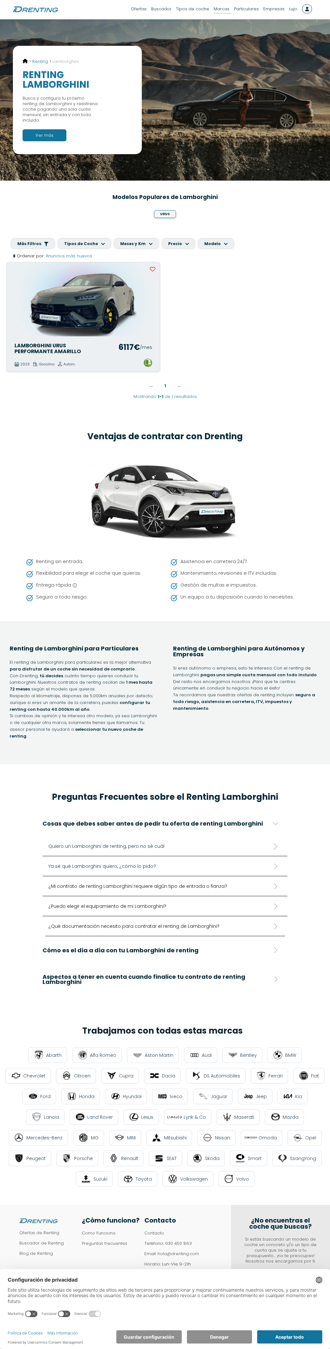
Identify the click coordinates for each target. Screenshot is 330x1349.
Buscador (161, 9)
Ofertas (139, 9)
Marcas (221, 9)
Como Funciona (98, 1233)
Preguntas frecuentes (104, 1243)
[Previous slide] (14, 299)
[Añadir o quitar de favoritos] (152, 268)
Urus (165, 214)
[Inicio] (25, 61)
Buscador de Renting (41, 1243)
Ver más (44, 135)
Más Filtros (29, 243)
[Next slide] (152, 299)
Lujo (293, 9)
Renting (40, 61)
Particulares (246, 9)
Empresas (274, 9)
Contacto (154, 1233)
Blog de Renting (36, 1253)
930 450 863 (178, 1243)
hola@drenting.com (178, 1254)
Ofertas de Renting (39, 1233)
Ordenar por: (30, 256)
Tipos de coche (192, 9)
